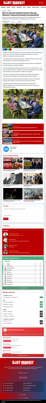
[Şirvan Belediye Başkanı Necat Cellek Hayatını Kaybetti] (13, 178)
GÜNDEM (3, 7)
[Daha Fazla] (10, 49)
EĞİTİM (8, 7)
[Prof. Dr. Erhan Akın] (5, 251)
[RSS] (26, 378)
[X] (22, 378)
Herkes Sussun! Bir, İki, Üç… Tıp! (16, 235)
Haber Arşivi (27, 390)
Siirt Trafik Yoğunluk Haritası (30, 385)
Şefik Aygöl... (12, 246)
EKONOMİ (19, 7)
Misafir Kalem (12, 239)
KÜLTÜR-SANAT (35, 7)
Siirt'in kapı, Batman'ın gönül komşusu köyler (19, 241)
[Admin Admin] (6, 149)
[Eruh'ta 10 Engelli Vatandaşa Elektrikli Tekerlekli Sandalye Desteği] (13, 163)
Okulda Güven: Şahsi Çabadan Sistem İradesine (19, 252)
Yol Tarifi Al (15, 347)
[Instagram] (24, 378)
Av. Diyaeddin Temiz (13, 233)
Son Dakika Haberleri (8, 390)
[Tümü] (42, 225)
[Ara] (41, 2)
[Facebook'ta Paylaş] (3, 49)
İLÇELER (29, 7)
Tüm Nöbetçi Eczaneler (23, 355)
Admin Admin (13, 148)
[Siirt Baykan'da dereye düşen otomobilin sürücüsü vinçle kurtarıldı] (13, 193)
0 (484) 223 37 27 (7, 347)
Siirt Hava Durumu (28, 383)
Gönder (6, 218)
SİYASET (13, 7)
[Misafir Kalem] (5, 240)
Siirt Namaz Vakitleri (9, 385)
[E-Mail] (11, 151)
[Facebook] (20, 378)
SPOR (24, 7)
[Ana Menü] (42, 2)
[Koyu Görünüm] (39, 2)
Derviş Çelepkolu (13, 245)
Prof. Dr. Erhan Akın (14, 251)
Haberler (4, 10)
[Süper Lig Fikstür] (42, 292)
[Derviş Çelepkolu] (5, 246)
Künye (21, 394)
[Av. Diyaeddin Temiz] (5, 234)
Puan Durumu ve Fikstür (9, 387)
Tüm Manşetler (28, 387)
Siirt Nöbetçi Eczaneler (9, 383)
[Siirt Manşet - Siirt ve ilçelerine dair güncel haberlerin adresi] (14, 3)
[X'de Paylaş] (6, 49)
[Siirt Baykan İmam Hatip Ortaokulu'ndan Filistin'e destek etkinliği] (33, 193)
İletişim (24, 394)
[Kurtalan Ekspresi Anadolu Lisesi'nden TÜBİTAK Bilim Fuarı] (33, 178)
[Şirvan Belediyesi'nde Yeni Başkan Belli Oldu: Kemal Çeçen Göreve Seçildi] (33, 163)
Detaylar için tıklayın (23, 287)
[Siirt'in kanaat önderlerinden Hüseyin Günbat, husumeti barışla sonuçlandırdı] (23, 36)
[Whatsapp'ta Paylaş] (8, 49)
